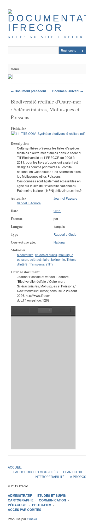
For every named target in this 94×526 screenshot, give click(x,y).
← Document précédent (28, 91)
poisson (22, 259)
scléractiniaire (40, 259)
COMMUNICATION (52, 500)
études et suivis (46, 254)
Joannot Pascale (65, 198)
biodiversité (25, 254)
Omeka (32, 519)
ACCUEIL (15, 467)
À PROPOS (78, 476)
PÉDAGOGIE (17, 504)
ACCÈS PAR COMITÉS (24, 509)
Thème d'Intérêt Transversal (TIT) (47, 261)
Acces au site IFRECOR (46, 37)
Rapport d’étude (65, 234)
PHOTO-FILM (41, 504)
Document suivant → (67, 91)
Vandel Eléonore (29, 203)
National (60, 242)
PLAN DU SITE (74, 472)
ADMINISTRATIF (20, 495)
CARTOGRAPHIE (20, 500)
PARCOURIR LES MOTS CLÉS (35, 472)
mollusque (65, 254)
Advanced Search (82, 50)
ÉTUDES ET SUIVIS (51, 495)
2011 (57, 211)
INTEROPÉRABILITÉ (49, 476)
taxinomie (58, 259)
